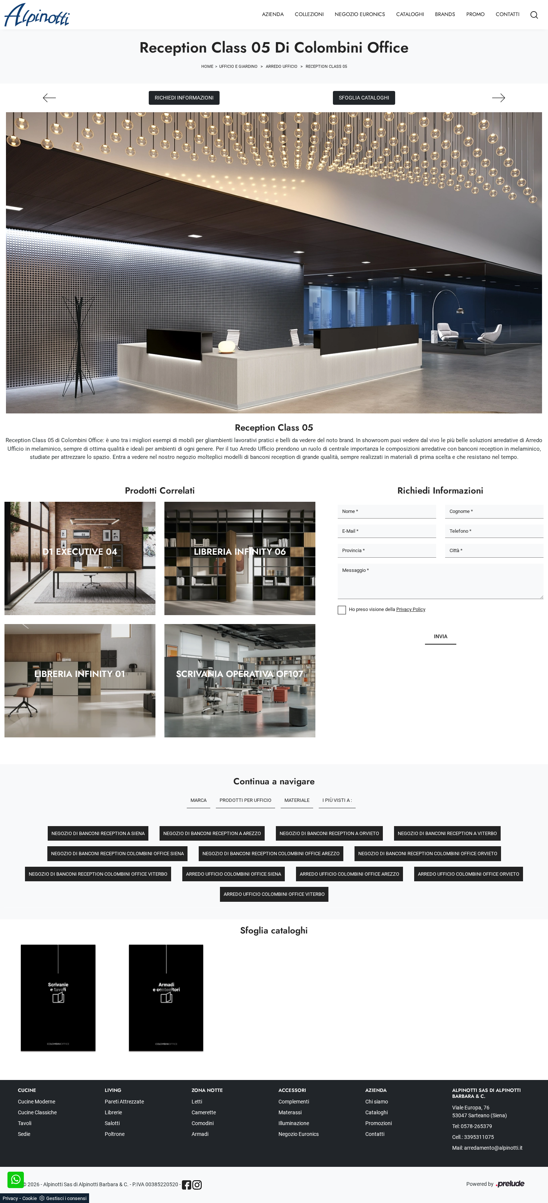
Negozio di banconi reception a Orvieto (329, 833)
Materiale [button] (296, 800)
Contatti (507, 14)
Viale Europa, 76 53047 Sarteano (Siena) (479, 1111)
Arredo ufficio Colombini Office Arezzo (349, 874)
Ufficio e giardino (238, 66)
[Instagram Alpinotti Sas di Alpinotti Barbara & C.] (197, 1185)
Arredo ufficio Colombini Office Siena (233, 874)
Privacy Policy (410, 609)
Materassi (290, 1112)
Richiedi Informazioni (184, 98)
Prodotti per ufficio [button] (245, 800)
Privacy (10, 1198)
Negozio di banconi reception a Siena (98, 833)
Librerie (113, 1112)
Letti (197, 1102)
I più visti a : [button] (337, 800)
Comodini (203, 1123)
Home (207, 66)
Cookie (29, 1198)
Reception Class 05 (326, 66)
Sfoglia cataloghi (364, 98)
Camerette (204, 1112)
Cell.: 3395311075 (473, 1137)
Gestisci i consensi (66, 1198)
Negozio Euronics (360, 14)
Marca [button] (198, 800)
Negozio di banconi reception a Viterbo (447, 833)
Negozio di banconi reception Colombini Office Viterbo (98, 874)
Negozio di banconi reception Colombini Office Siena (117, 853)
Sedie (24, 1134)
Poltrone (115, 1134)
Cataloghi (410, 14)
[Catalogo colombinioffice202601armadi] (166, 998)
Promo (475, 14)
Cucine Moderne (36, 1102)
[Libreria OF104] (49, 97)
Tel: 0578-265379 (472, 1126)
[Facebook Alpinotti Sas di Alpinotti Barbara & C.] (186, 1185)
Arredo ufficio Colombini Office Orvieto (468, 874)
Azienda (273, 14)
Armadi (200, 1134)
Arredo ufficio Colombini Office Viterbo (274, 894)
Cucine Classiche (37, 1112)
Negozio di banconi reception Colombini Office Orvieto (427, 853)
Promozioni (378, 1123)
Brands (445, 14)
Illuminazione (293, 1123)
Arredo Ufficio (281, 66)
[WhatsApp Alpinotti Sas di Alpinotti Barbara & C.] (15, 1180)
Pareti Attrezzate (124, 1102)
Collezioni (309, 14)
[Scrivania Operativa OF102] (498, 97)
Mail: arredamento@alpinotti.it (487, 1148)
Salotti (112, 1123)
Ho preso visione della (387, 609)
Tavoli (24, 1123)
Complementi (293, 1102)
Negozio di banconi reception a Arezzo (212, 833)
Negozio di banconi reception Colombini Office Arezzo (271, 853)
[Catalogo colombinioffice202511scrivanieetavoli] (58, 998)
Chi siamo (376, 1102)
